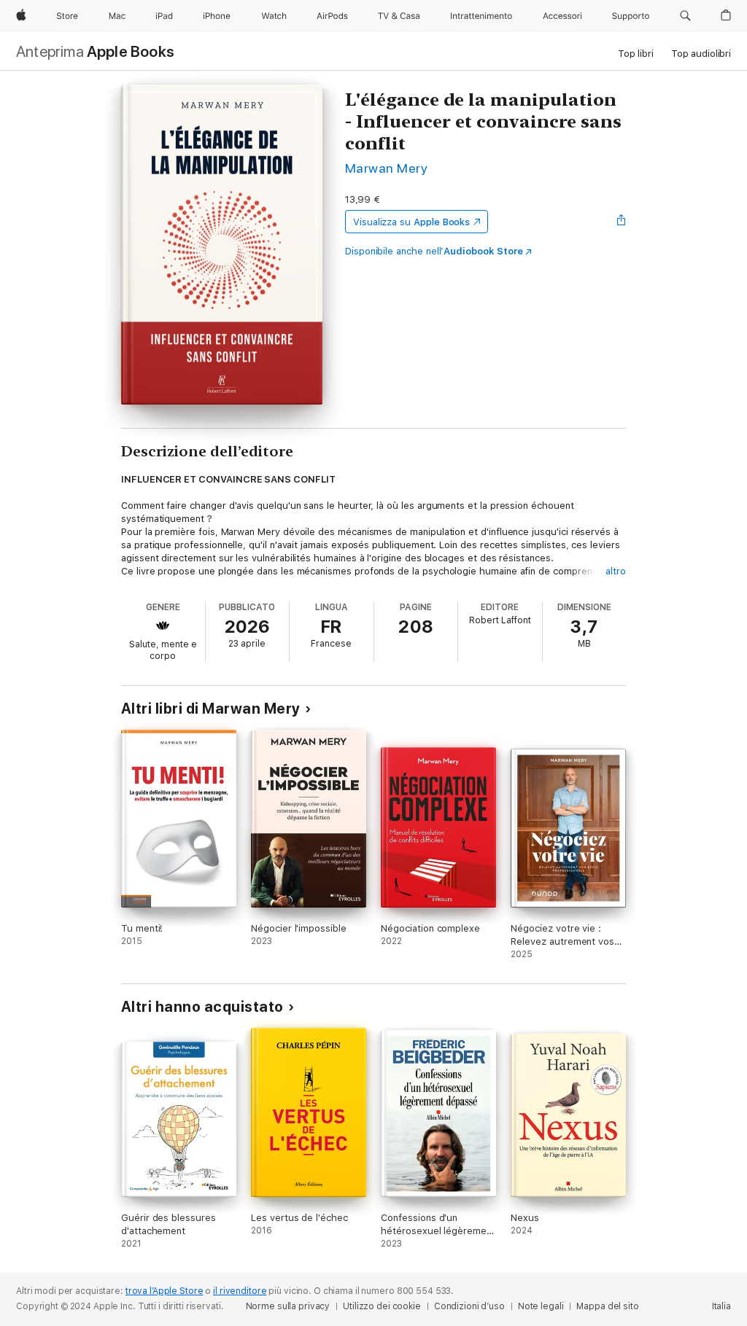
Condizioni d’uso (469, 1306)
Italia (721, 1306)
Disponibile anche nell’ (434, 251)
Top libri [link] (636, 53)
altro (615, 571)
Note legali (541, 1306)
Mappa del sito (607, 1306)
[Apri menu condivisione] (621, 221)
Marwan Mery (386, 168)
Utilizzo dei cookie (382, 1306)
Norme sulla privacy (288, 1306)
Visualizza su (411, 222)
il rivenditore (239, 1291)
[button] (685, 16)
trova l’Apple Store (164, 1291)
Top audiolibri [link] (701, 53)
